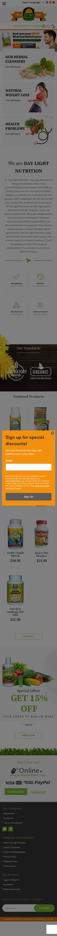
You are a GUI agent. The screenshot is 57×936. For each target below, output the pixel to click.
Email (9, 460)
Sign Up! (28, 496)
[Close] (52, 433)
